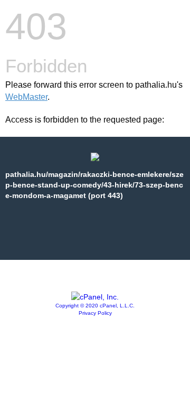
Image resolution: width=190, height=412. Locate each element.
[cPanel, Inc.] (95, 297)
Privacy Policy (95, 313)
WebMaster (26, 96)
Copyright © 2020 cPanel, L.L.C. (95, 305)
